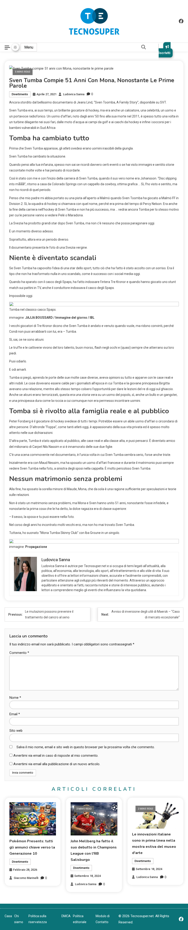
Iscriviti (164, 53)
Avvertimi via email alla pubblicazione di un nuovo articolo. (56, 764)
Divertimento (20, 94)
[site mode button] (15, 47)
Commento (19, 653)
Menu (28, 47)
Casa (8, 916)
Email (14, 714)
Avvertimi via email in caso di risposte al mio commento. (55, 755)
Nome (15, 698)
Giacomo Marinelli (26, 878)
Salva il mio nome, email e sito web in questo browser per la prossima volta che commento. (86, 747)
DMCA (66, 916)
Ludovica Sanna (73, 94)
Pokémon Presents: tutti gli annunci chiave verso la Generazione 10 (32, 847)
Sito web (15, 731)
